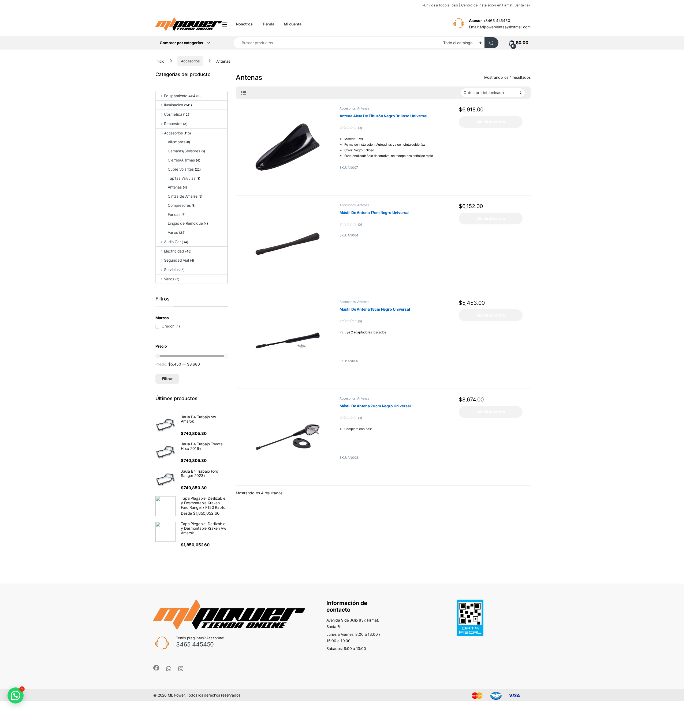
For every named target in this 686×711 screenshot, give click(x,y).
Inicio (159, 61)
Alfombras (176, 142)
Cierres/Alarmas (181, 160)
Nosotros (244, 24)
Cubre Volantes (181, 169)
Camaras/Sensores (184, 151)
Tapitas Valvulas (181, 178)
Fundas (174, 214)
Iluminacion (173, 105)
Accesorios (190, 61)
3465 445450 (195, 644)
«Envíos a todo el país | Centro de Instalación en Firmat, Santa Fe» (476, 5)
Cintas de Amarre (182, 196)
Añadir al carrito (490, 121)
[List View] (243, 93)
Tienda (268, 24)
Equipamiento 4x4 (179, 95)
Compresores (179, 205)
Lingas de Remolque (185, 223)
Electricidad (174, 251)
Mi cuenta (292, 24)
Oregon (168, 326)
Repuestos (173, 123)
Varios (173, 232)
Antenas (363, 108)
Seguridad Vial (176, 260)
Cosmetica (173, 114)
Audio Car (172, 241)
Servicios (172, 269)
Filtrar (167, 378)
